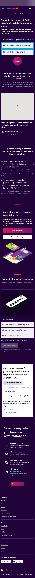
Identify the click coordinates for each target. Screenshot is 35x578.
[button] (3, 8)
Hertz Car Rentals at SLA (11, 410)
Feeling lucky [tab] (24, 396)
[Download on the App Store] (18, 561)
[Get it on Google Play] (6, 561)
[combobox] (7, 40)
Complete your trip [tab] (11, 396)
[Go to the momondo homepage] (13, 8)
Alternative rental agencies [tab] (13, 382)
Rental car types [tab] (10, 391)
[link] (17, 230)
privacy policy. (5, 351)
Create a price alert (16, 473)
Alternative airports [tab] (11, 387)
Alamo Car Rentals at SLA (11, 412)
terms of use (26, 349)
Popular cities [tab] (25, 387)
